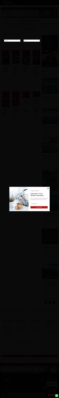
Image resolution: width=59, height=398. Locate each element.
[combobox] (12, 41)
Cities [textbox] (25, 40)
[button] (48, 188)
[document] (29, 199)
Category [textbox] (6, 40)
